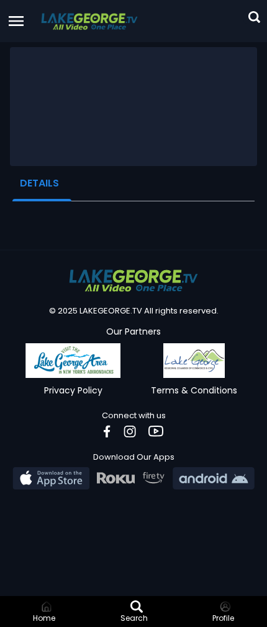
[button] (89, 21)
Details (39, 183)
